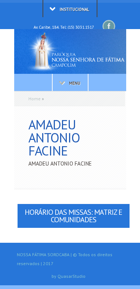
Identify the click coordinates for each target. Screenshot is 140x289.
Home (34, 98)
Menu (74, 83)
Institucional (74, 9)
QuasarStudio (71, 276)
